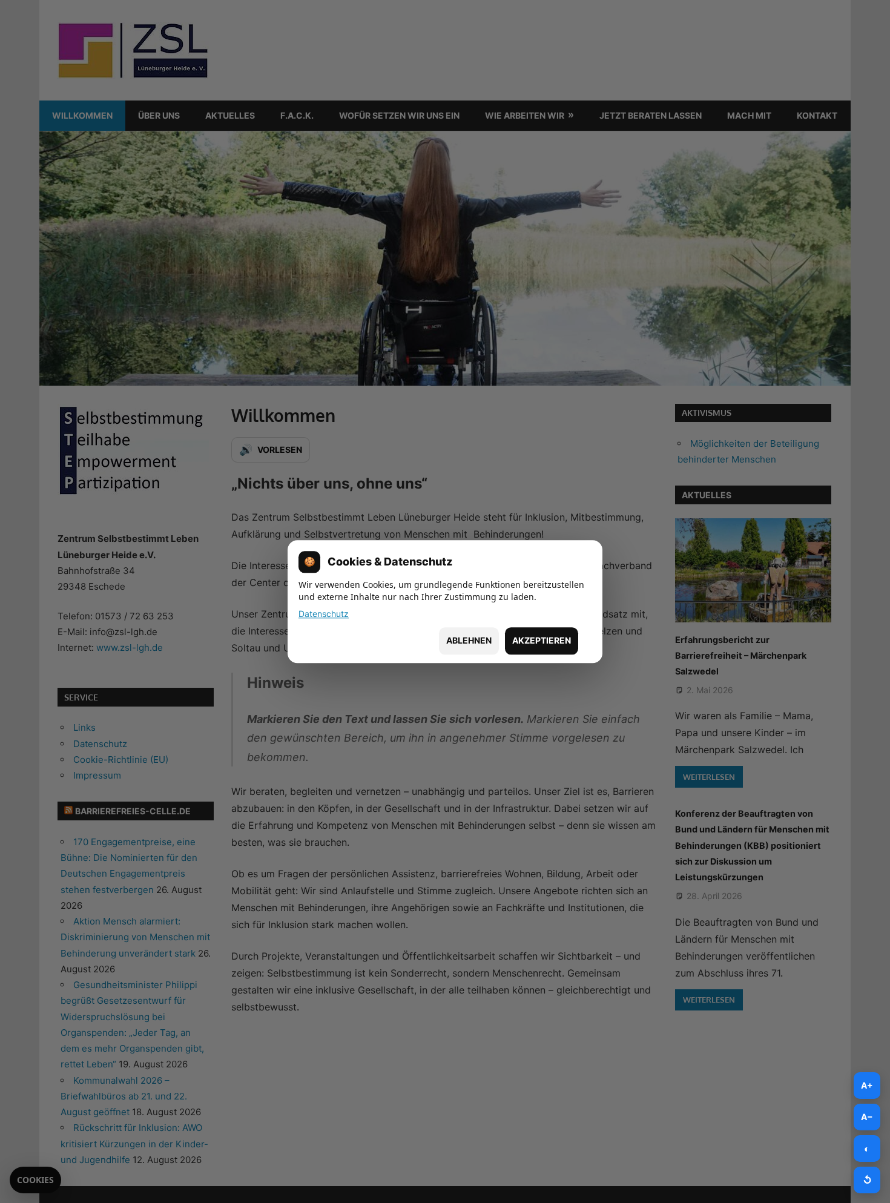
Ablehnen (469, 641)
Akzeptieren (541, 641)
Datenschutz (323, 613)
